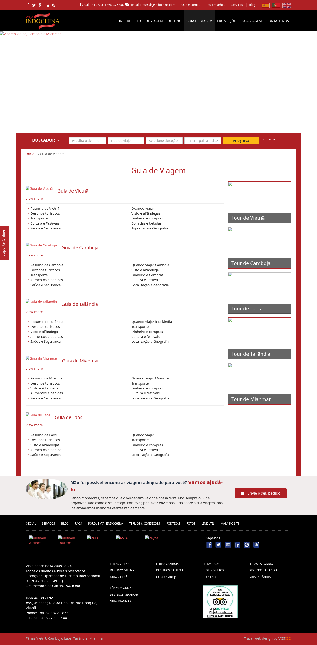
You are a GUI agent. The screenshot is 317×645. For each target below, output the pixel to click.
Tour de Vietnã (248, 218)
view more (34, 198)
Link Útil (208, 523)
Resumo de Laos (43, 434)
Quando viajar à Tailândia (151, 321)
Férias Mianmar (121, 588)
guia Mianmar (120, 601)
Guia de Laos (68, 417)
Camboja (55, 638)
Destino (175, 21)
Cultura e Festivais (44, 223)
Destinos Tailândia (263, 570)
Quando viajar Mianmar (150, 378)
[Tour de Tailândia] (259, 338)
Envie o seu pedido (264, 493)
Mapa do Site (230, 523)
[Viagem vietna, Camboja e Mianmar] (30, 85)
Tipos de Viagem (149, 21)
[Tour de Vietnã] (259, 202)
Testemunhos (215, 5)
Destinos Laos (213, 570)
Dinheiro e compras (147, 218)
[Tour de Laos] (259, 293)
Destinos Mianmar (124, 595)
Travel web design (258, 638)
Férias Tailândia (261, 564)
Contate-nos (277, 21)
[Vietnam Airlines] (42, 541)
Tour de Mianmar (251, 399)
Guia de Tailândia (79, 304)
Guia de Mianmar (80, 361)
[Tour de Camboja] (259, 247)
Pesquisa (241, 141)
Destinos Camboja (169, 570)
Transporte (39, 218)
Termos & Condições (144, 523)
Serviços (237, 5)
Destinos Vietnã (122, 570)
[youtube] (228, 544)
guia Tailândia (260, 577)
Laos (67, 638)
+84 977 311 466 (101, 5)
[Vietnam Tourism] (71, 541)
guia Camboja (166, 577)
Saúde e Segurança (45, 228)
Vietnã (41, 638)
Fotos (191, 523)
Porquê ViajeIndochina (105, 523)
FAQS (78, 523)
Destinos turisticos (45, 326)
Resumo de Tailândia (46, 321)
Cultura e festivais (145, 336)
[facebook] (28, 5)
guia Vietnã (118, 577)
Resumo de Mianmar (47, 378)
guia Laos (210, 577)
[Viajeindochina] (43, 20)
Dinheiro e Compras (147, 275)
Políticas (173, 523)
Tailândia (80, 638)
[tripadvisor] (220, 601)
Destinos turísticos (45, 213)
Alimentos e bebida (45, 449)
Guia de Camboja (79, 247)
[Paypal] (158, 541)
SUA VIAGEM (252, 21)
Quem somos (190, 5)
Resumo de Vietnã (44, 208)
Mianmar (96, 638)
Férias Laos (211, 564)
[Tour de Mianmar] (259, 383)
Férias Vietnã (119, 564)
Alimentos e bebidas (46, 279)
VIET (284, 638)
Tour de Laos (246, 308)
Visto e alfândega (145, 270)
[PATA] (100, 541)
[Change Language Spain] (266, 5)
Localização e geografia (150, 285)
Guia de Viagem (199, 21)
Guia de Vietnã (72, 191)
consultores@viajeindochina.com (152, 5)
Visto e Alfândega (44, 388)
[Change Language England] (286, 5)
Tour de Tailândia (250, 354)
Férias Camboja (167, 564)
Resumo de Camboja (46, 265)
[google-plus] (41, 5)
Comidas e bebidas (146, 223)
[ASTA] (129, 541)
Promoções (227, 21)
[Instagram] (256, 544)
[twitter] (34, 5)
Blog (252, 5)
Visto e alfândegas (145, 213)
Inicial (125, 21)
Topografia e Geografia (149, 228)
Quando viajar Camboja (150, 265)
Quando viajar (142, 208)
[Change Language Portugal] (276, 5)
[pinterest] (54, 5)
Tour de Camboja (251, 263)
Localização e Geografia (150, 341)
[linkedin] (47, 5)
